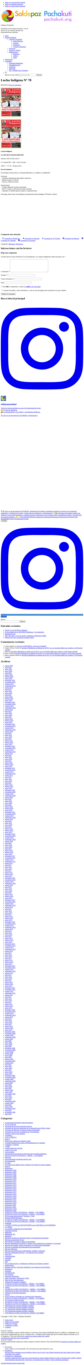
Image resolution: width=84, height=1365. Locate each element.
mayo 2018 (8, 847)
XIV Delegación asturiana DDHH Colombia (19, 1307)
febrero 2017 (9, 874)
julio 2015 (8, 909)
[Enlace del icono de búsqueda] (6, 73)
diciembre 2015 (10, 900)
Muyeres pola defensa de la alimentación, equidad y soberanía (25, 1251)
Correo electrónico (7, 279)
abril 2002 (8, 1114)
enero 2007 (8, 1074)
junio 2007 (8, 1066)
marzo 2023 (9, 741)
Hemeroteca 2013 (10, 1185)
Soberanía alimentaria (12, 1276)
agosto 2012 (9, 973)
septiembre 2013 (10, 949)
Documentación (10, 1161)
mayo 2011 (8, 1000)
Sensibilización (10, 1273)
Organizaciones (10, 1256)
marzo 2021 (9, 785)
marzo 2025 (9, 697)
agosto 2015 (9, 907)
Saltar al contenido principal (14, 4)
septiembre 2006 (10, 1081)
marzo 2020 (9, 806)
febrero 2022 (9, 764)
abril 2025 (8, 695)
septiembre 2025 (10, 686)
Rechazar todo (15, 1338)
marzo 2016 (9, 894)
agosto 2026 (9, 666)
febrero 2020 (9, 808)
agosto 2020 (9, 797)
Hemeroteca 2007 (10, 1174)
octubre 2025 (9, 684)
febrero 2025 (9, 699)
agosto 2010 (9, 1017)
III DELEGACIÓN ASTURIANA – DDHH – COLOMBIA (25, 1214)
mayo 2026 (8, 671)
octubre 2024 (9, 706)
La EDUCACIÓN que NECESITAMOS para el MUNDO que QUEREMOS (30, 1225)
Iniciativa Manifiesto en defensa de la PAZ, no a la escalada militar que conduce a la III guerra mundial (44, 651)
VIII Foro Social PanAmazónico (15, 1293)
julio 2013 (8, 953)
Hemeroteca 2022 (10, 1201)
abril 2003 (8, 1110)
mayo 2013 (8, 957)
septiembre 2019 (10, 817)
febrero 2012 (9, 984)
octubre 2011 (9, 991)
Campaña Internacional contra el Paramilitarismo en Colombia (25, 1143)
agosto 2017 (9, 863)
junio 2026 (8, 669)
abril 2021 (8, 783)
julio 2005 (8, 1096)
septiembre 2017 (10, 861)
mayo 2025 (8, 693)
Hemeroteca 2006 (10, 1172)
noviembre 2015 (10, 902)
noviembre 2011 (10, 989)
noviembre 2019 (10, 814)
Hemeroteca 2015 (10, 1188)
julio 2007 (8, 1065)
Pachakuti (8, 1258)
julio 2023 (8, 733)
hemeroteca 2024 (10, 1205)
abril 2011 (8, 1002)
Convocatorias (9, 1152)
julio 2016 (8, 887)
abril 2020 (8, 805)
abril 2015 (8, 914)
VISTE (7, 1295)
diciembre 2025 (10, 680)
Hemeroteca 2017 (10, 1192)
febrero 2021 (9, 786)
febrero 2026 (9, 677)
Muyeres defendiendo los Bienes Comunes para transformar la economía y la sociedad (33, 1243)
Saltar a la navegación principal (15, 2)
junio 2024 (8, 713)
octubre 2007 (9, 1063)
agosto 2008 (9, 1054)
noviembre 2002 (10, 1112)
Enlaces (7, 1166)
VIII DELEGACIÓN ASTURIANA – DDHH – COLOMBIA (25, 1291)
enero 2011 (8, 1008)
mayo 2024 (8, 715)
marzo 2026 (9, 675)
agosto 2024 (9, 710)
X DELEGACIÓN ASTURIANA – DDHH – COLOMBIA (24, 1298)
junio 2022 (8, 757)
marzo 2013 (9, 960)
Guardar (4, 1363)
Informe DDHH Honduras (13, 1218)
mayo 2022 (8, 759)
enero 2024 (8, 722)
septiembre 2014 (10, 927)
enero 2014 (8, 942)
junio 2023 (8, 735)
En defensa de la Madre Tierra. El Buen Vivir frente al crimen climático (28, 1165)
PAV (6, 1262)
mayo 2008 (8, 1055)
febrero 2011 (9, 1006)
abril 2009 (8, 1046)
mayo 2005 (8, 1097)
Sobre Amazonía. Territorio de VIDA (17, 1278)
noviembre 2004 (10, 1101)
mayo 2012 (8, 979)
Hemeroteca (9, 1168)
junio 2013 (8, 955)
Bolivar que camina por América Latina (17, 1141)
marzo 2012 (9, 982)
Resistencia (19, 244)
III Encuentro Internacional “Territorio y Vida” (20, 1216)
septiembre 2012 (10, 971)
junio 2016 (8, 889)
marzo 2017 (9, 872)
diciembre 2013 (10, 944)
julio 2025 (8, 689)
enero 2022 (8, 766)
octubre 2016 (9, 882)
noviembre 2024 (10, 704)
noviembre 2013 (10, 946)
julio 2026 (8, 667)
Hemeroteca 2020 (10, 1198)
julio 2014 (8, 931)
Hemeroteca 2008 (10, 1176)
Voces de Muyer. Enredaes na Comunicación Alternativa (23, 1296)
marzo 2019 (9, 828)
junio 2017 (8, 867)
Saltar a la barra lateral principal (15, 6)
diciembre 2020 (10, 790)
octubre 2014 (9, 925)
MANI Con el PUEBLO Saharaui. (16, 630)
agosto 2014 (9, 929)
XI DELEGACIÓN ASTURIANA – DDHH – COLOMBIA (25, 1302)
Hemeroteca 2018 (10, 1194)
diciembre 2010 (10, 1010)
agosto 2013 (9, 951)
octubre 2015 (9, 903)
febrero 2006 (9, 1090)
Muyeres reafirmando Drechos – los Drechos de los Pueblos (24, 1252)
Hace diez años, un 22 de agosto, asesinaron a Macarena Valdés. (25, 636)
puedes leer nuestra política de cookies (37, 1336)
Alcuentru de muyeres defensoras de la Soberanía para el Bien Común (27, 1128)
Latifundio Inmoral (11, 1231)
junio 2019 (8, 823)
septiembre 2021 (10, 774)
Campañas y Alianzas (12, 1145)
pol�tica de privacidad (32, 286)
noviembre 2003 (10, 1108)
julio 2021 (8, 777)
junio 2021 (8, 779)
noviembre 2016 (10, 880)
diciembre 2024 (10, 702)
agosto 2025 (9, 688)
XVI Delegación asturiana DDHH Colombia (19, 1311)
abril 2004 (8, 1105)
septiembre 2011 (10, 993)
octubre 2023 (9, 728)
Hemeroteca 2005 (10, 1170)
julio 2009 (8, 1041)
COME (7, 1146)
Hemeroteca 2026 (10, 1210)
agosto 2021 (9, 775)
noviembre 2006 (10, 1077)
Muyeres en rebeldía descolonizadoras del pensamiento (22, 1247)
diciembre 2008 (10, 1048)
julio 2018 (8, 843)
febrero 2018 (9, 852)
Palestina (8, 1260)
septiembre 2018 (10, 839)
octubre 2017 (9, 860)
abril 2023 (8, 739)
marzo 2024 (9, 719)
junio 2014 (8, 933)
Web (2, 283)
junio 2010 (8, 1021)
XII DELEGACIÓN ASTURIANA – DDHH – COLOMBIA (25, 1304)
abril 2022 (8, 761)
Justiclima (8, 1223)
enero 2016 (8, 898)
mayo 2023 (8, 737)
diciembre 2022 (10, 746)
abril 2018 (8, 849)
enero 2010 (8, 1030)
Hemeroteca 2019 (10, 1196)
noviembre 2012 (10, 968)
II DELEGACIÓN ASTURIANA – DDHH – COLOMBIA (24, 1212)
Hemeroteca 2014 (10, 1187)
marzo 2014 (9, 938)
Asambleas (8, 1135)
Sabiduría (8, 1271)
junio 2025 (8, 691)
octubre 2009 (9, 1035)
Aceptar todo (24, 1338)
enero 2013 (8, 964)
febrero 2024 (9, 720)
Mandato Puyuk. (10, 634)
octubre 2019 (9, 816)
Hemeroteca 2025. (11, 1209)
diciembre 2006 (10, 1075)
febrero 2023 (9, 742)
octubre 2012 (9, 969)
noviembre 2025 (10, 682)
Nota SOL (8, 1254)
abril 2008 (8, 1057)
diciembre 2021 (10, 768)
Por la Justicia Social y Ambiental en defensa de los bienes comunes (27, 1263)
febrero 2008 (9, 1059)
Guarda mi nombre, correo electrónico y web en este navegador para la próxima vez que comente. (34, 290)
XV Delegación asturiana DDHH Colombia (19, 1309)
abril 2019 (8, 827)
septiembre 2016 (10, 883)
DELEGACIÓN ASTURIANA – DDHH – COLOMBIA (24, 1155)
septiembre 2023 (10, 730)
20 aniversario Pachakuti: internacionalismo (19, 1123)
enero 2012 (8, 986)
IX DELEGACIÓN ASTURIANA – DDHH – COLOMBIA (25, 1221)
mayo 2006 (8, 1086)
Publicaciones (9, 1265)
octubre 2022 (9, 750)
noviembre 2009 (10, 1033)
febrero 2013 (9, 962)
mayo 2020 (8, 803)
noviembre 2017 (10, 858)
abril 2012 (8, 980)
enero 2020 (8, 810)
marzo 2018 (9, 850)
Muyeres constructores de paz (14, 1240)
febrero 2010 (9, 1028)
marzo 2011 (8, 1004)
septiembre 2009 (10, 1037)
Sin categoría (9, 1274)
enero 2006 (8, 1092)
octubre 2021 (9, 772)
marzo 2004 (9, 1107)
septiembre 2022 (10, 752)
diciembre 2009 (10, 1032)
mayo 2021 (8, 781)
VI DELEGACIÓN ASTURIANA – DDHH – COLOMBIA (25, 1285)
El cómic (8, 1163)
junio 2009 (8, 1043)
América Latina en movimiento (15, 1134)
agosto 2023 (9, 731)
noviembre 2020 (10, 792)
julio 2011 (8, 997)
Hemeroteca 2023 (10, 1203)
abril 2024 (8, 717)
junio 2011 (8, 999)
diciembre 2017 (10, 856)
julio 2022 (8, 755)
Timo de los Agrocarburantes (14, 1280)
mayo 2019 (8, 825)
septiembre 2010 (10, 1015)
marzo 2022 (9, 763)
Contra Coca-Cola (11, 1150)
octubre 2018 (9, 838)
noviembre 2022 (10, 748)
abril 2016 (8, 892)
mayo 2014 (8, 935)
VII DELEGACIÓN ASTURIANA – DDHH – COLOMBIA (25, 1289)
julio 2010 (8, 1019)
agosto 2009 (9, 1039)
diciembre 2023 (10, 724)
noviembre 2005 (10, 1094)
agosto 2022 (9, 753)
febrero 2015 (9, 918)
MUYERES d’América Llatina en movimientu (20, 1241)
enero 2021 (8, 788)
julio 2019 (8, 821)
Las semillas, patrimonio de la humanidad (18, 1229)
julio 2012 (8, 975)
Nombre (4, 275)
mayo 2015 (8, 913)
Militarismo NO (10, 1234)
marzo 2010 (9, 1026)
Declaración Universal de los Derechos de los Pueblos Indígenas (26, 1154)
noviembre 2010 (10, 1011)
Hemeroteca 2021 (10, 1199)
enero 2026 (8, 678)
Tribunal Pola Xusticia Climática (15, 1282)
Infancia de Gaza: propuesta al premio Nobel (19, 637)
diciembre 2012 (10, 966)
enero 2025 (8, 700)
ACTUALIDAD (10, 1124)
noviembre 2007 (10, 1061)
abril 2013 (8, 958)
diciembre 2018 (10, 834)
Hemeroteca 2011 (10, 1181)
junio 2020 (8, 801)
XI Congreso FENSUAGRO (14, 1300)
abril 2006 (8, 1088)
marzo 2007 (9, 1072)
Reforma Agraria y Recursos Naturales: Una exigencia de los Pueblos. (27, 1267)
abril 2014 (8, 936)
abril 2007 (8, 1070)
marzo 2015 (9, 916)
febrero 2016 (9, 896)
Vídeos (7, 1287)
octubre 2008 (9, 1052)
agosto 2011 (9, 995)
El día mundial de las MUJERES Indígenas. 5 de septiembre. (24, 632)
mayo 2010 (8, 1022)
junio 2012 (8, 977)
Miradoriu (12, 244)
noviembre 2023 (10, 726)
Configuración (6, 1338)
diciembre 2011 (10, 988)
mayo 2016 (8, 891)
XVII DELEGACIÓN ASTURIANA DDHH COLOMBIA (24, 1313)
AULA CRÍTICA (11, 1137)
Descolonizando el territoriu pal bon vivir (18, 1159)
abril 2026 (8, 673)
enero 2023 (8, 744)
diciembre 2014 (10, 922)
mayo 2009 (8, 1044)
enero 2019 (8, 832)
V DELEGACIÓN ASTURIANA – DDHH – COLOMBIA (24, 1284)
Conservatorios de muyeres (13, 1148)
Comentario (5, 271)
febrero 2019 (9, 830)
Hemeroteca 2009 (10, 1177)
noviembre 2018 (10, 836)
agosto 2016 (9, 885)
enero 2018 (8, 854)
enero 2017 (8, 876)
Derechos (8, 1157)
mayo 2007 (8, 1068)
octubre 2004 (9, 1103)
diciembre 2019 (10, 812)
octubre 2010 (9, 1013)
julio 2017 (8, 865)
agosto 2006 (9, 1083)
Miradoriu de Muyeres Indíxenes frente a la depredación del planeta (26, 1238)
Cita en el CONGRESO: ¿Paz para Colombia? (31, 646)
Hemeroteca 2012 (10, 1183)
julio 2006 (8, 1085)
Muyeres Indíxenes (11, 1249)
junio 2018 (8, 845)
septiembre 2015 (10, 905)
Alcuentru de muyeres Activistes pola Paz (18, 1126)
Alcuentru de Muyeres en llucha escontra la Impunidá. (22, 1130)
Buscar (3, 619)
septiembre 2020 (10, 796)
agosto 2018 (9, 841)
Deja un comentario (15, 85)
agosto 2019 (9, 819)
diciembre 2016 (10, 878)
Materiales (8, 1232)
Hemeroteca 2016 (10, 1190)
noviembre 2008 (10, 1050)
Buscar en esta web (11, 75)
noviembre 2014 (10, 924)
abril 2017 (8, 871)
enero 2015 (8, 920)
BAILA (7, 1139)
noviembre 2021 (10, 770)
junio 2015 (8, 911)
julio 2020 (8, 799)
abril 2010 (8, 1024)
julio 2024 (8, 711)
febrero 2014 (9, 940)
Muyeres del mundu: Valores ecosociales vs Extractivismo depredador (27, 1245)
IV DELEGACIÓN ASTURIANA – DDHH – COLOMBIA (25, 1220)
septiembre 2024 (10, 708)
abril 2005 (8, 1099)
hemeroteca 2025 (10, 1207)
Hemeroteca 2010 (10, 1179)
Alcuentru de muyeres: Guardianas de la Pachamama (22, 1132)
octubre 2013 (9, 947)
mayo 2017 (8, 869)
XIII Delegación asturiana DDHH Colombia (19, 1306)
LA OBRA (8, 1227)
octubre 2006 (9, 1079)
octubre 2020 (9, 794)
